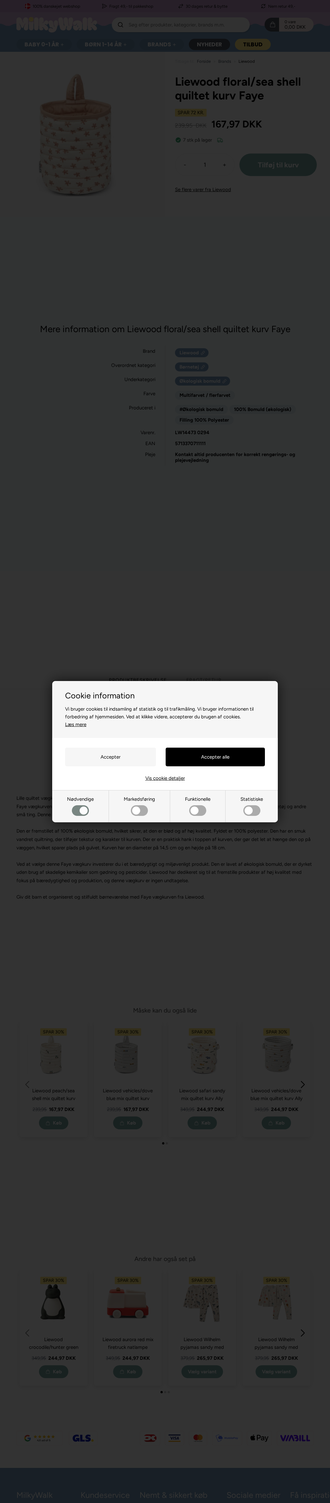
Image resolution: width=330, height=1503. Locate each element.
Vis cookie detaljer (165, 778)
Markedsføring (139, 799)
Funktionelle (197, 799)
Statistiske (251, 799)
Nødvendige (80, 799)
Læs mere (75, 724)
